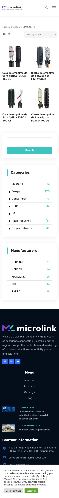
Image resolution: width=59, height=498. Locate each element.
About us (29, 380)
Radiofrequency (31, 220)
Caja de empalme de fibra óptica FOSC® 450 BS (14, 75)
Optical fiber (31, 198)
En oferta (31, 183)
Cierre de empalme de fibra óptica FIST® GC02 (43, 75)
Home (5, 27)
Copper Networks (31, 228)
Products (29, 386)
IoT (31, 213)
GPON (31, 206)
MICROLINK (31, 276)
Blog (29, 398)
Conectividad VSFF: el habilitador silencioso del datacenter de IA (33, 415)
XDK (31, 284)
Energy (31, 191)
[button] (54, 7)
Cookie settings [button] (13, 491)
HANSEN (31, 269)
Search (29, 150)
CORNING (31, 262)
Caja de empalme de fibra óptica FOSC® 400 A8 (14, 117)
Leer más (15, 62)
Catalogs (29, 392)
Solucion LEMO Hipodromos (34, 429)
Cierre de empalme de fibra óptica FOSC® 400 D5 (43, 117)
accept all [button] (31, 491)
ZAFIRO (31, 291)
